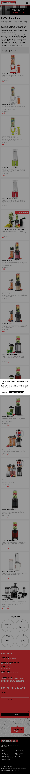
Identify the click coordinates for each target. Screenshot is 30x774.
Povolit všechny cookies (17, 392)
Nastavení (4, 392)
